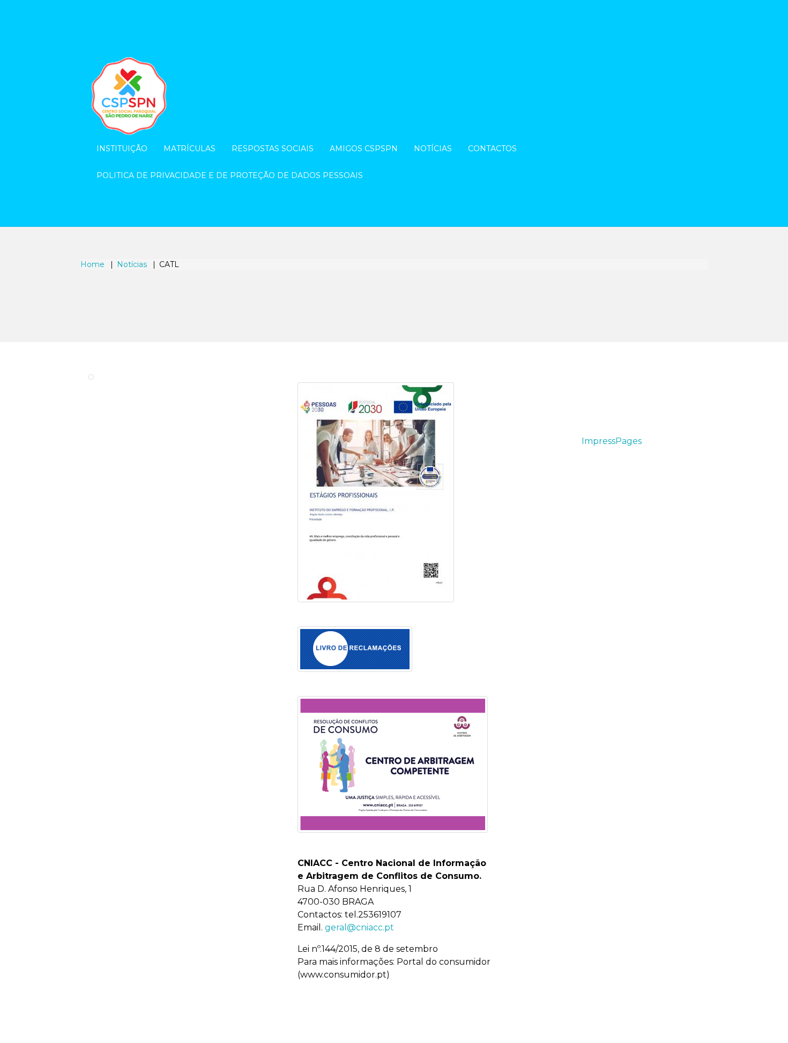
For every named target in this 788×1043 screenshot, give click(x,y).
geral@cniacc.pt (359, 927)
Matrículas (189, 148)
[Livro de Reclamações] (355, 649)
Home (92, 264)
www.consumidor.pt (343, 975)
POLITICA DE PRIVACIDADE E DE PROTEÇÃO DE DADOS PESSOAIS (229, 175)
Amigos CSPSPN (364, 148)
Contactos (492, 148)
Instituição (121, 148)
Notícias (433, 148)
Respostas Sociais (273, 148)
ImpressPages (612, 441)
